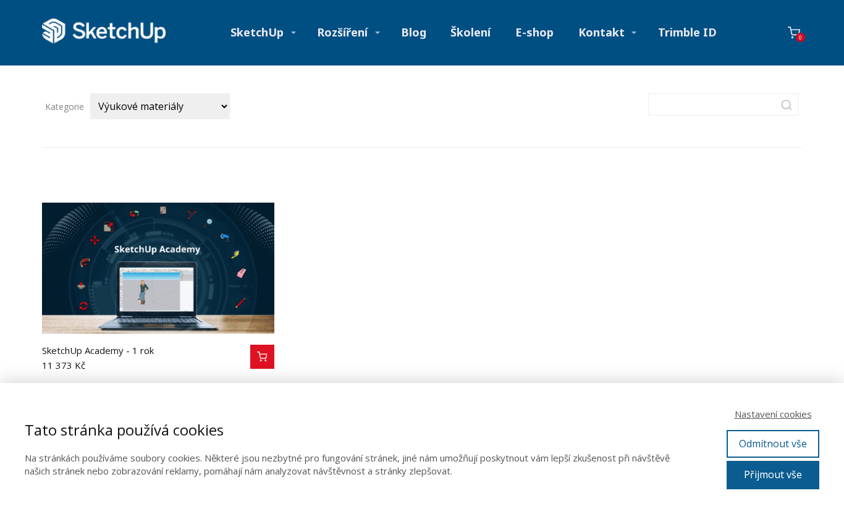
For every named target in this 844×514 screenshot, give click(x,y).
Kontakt (601, 32)
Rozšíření (342, 32)
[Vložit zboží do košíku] (262, 357)
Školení (470, 32)
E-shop (534, 32)
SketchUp (257, 32)
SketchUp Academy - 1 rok (98, 350)
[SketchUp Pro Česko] (104, 33)
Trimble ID (687, 32)
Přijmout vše (773, 474)
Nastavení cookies (773, 414)
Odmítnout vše (773, 443)
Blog (413, 32)
